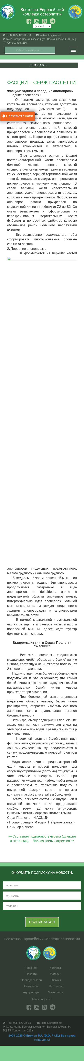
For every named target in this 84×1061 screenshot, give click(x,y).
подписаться (42, 922)
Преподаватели (31, 980)
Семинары (31, 986)
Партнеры (55, 986)
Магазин (55, 973)
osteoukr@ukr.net (50, 35)
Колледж (55, 967)
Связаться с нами (19, 116)
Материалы (55, 992)
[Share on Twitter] (76, 74)
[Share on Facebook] (68, 74)
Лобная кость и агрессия (51, 841)
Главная (31, 967)
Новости (31, 973)
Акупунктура (31, 992)
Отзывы (56, 980)
